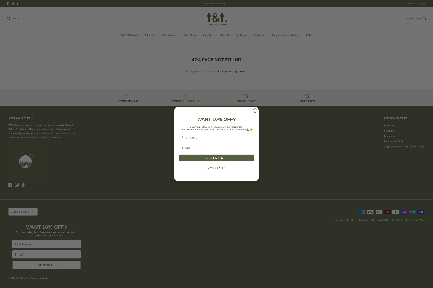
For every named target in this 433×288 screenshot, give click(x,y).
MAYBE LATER (217, 168)
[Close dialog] (255, 111)
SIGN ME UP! (216, 157)
